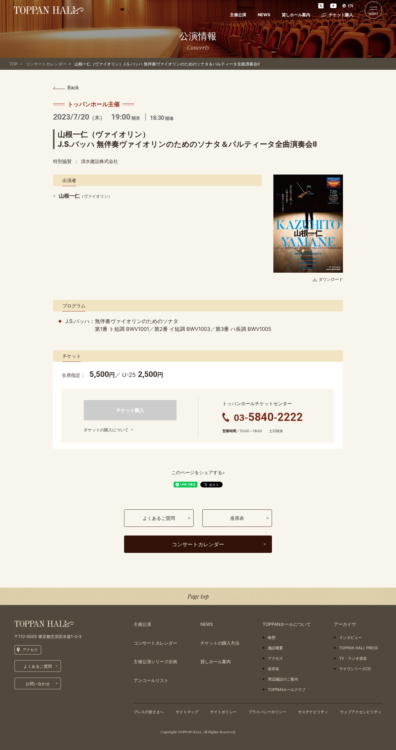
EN (350, 5)
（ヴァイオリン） (85, 196)
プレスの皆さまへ (149, 711)
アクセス (30, 649)
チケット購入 (341, 14)
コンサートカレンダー (46, 63)
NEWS (264, 14)
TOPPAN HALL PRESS (358, 648)
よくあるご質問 (37, 666)
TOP (13, 63)
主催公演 (238, 14)
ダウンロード (331, 279)
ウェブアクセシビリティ (361, 711)
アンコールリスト (151, 680)
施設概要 (275, 648)
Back (73, 87)
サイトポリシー (223, 711)
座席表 (273, 668)
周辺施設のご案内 (283, 679)
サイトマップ (187, 711)
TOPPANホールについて (287, 624)
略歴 (271, 637)
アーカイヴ (345, 624)
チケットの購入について (106, 429)
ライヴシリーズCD (355, 668)
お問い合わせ (38, 683)
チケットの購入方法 (219, 643)
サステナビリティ (313, 711)
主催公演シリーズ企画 (155, 661)
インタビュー (350, 637)
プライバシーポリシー (267, 711)
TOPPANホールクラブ (287, 689)
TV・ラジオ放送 (353, 658)
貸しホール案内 (296, 14)
